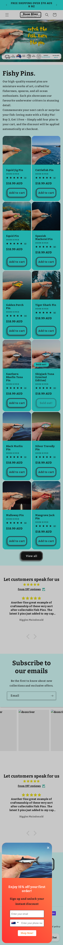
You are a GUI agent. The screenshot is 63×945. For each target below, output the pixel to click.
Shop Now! (27, 933)
